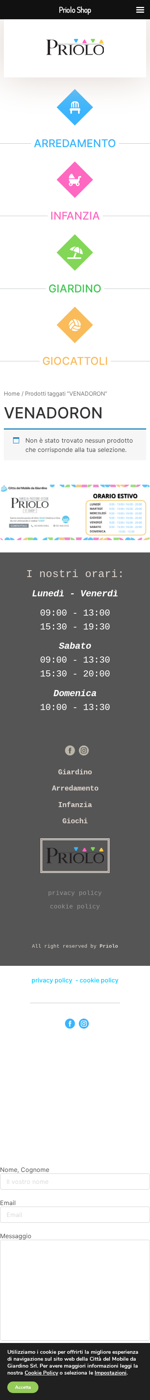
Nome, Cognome (24, 1170)
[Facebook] (70, 1024)
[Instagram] (84, 1024)
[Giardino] (75, 252)
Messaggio (16, 1236)
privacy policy (75, 893)
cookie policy (75, 906)
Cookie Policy (41, 1372)
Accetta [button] (23, 1387)
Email (8, 1203)
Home (12, 393)
